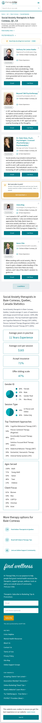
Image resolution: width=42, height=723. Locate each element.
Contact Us (8, 647)
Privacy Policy (9, 656)
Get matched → (21, 195)
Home (3, 14)
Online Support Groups (12, 665)
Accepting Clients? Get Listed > (15, 676)
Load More (21, 286)
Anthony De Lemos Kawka (26, 49)
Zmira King (20, 205)
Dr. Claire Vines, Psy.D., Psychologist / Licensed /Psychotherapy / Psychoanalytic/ (25, 142)
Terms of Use (9, 652)
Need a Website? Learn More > (15, 689)
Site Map (7, 660)
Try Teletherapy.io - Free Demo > (15, 694)
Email (12, 83)
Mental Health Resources (13, 639)
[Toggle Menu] (38, 3)
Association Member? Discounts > (16, 681)
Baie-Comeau (14, 14)
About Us (7, 643)
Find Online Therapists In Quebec (22, 529)
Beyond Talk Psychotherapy (27, 93)
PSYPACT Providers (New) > (14, 698)
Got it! (21, 717)
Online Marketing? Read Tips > (15, 685)
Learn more (31, 712)
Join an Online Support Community (23, 550)
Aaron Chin (20, 243)
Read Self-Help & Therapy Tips (21, 540)
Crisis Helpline (9, 634)
